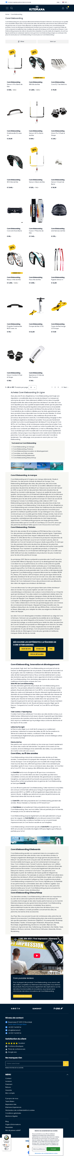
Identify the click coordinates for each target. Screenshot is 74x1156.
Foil (51, 649)
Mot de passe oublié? (13, 1130)
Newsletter (9, 1127)
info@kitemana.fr (14, 1030)
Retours (8, 1087)
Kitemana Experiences (13, 1107)
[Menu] (10, 1135)
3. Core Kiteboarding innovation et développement (30, 451)
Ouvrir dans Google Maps (17, 1024)
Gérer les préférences (39, 1149)
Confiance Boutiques (15, 1046)
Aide (58, 2)
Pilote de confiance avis (16, 1049)
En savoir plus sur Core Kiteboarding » (43, 34)
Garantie (8, 1090)
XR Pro (26, 794)
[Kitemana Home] (37, 8)
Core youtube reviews (22, 996)
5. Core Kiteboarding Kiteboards (23, 455)
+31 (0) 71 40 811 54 (14, 1027)
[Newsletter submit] (66, 1063)
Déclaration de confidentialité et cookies (20, 1110)
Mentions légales (11, 1116)
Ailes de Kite (26, 649)
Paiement (8, 1084)
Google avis (12, 1052)
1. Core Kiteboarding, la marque (23, 447)
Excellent (22, 1043)
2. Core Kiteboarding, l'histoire (22, 449)
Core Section (29, 818)
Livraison (8, 1081)
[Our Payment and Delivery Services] (27, 1141)
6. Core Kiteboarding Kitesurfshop (24, 457)
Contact (8, 1078)
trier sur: (53, 41)
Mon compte (10, 1093)
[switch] (6, 1149)
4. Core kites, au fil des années (22, 453)
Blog (7, 1121)
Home (7, 14)
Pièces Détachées (37, 654)
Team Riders (9, 1101)
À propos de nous (11, 1098)
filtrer (22, 41)
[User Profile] (63, 8)
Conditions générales (13, 1113)
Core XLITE (45, 827)
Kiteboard (40, 649)
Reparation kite (10, 1104)
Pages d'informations (13, 1124)
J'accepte (53, 1149)
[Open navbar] (7, 8)
